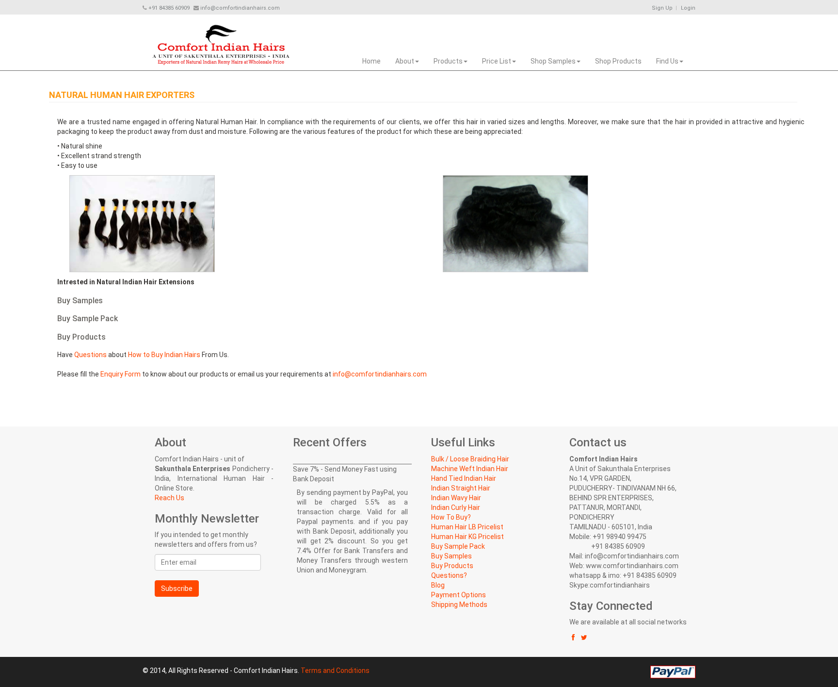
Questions (90, 355)
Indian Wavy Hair (456, 498)
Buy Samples (451, 556)
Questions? (449, 575)
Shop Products (618, 61)
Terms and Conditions (335, 670)
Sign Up (662, 8)
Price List (496, 61)
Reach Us (169, 498)
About (404, 61)
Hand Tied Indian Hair (463, 478)
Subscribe (177, 588)
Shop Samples (553, 61)
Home (371, 61)
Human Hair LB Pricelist (467, 527)
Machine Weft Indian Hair (469, 469)
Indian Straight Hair (460, 488)
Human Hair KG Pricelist (467, 536)
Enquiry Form (120, 374)
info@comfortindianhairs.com (380, 374)
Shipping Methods (459, 604)
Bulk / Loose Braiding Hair (470, 459)
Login (688, 8)
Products (448, 61)
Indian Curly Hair (455, 507)
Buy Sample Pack (458, 546)
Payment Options (458, 595)
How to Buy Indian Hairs (164, 355)
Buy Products (452, 566)
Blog (438, 585)
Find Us (667, 61)
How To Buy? (451, 517)
